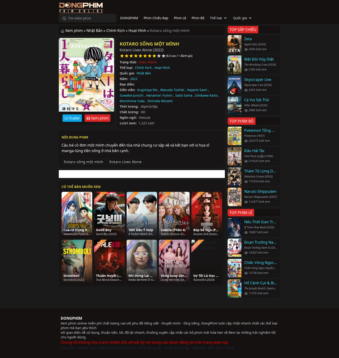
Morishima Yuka (132, 101)
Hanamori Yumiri (159, 95)
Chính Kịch (143, 67)
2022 (133, 78)
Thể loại (216, 18)
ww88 (82, 347)
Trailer (74, 118)
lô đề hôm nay (176, 347)
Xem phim (99, 118)
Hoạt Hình (162, 67)
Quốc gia (240, 18)
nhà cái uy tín (150, 347)
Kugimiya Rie (147, 90)
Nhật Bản (144, 73)
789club (198, 347)
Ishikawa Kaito (206, 95)
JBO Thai (215, 347)
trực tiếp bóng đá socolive (113, 347)
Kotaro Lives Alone (125, 161)
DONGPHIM (71, 318)
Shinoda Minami (160, 101)
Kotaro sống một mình (149, 44)
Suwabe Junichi (131, 95)
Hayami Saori (197, 90)
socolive (68, 347)
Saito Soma (183, 95)
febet (230, 347)
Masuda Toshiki (172, 90)
